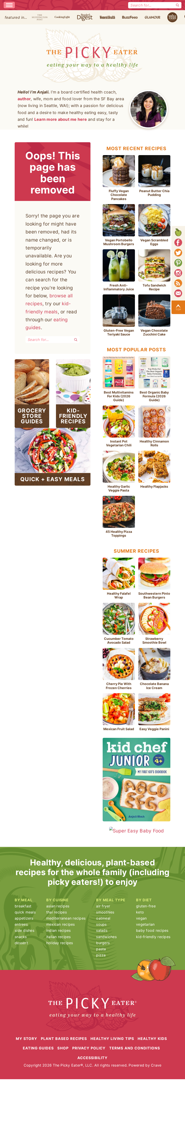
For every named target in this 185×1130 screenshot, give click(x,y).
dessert (21, 943)
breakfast (23, 906)
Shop (62, 1048)
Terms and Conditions (134, 1048)
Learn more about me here (60, 119)
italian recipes (58, 936)
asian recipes (57, 906)
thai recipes (56, 912)
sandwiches (106, 936)
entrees (21, 924)
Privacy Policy (89, 1048)
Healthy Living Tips (112, 1038)
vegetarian (145, 924)
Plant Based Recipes (64, 1038)
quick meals (25, 912)
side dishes (24, 930)
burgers (103, 943)
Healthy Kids (152, 1038)
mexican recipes (60, 924)
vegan (141, 918)
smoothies (105, 912)
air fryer (103, 906)
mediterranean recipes (66, 918)
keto (140, 912)
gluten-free (146, 906)
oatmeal (103, 918)
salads (101, 930)
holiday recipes (59, 943)
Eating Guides (38, 1048)
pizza (101, 955)
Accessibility (92, 1057)
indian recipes (58, 930)
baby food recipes (152, 930)
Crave (156, 1065)
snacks (21, 936)
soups (101, 924)
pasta (101, 949)
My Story (26, 1038)
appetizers (24, 918)
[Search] (177, 5)
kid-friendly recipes (153, 936)
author (24, 98)
